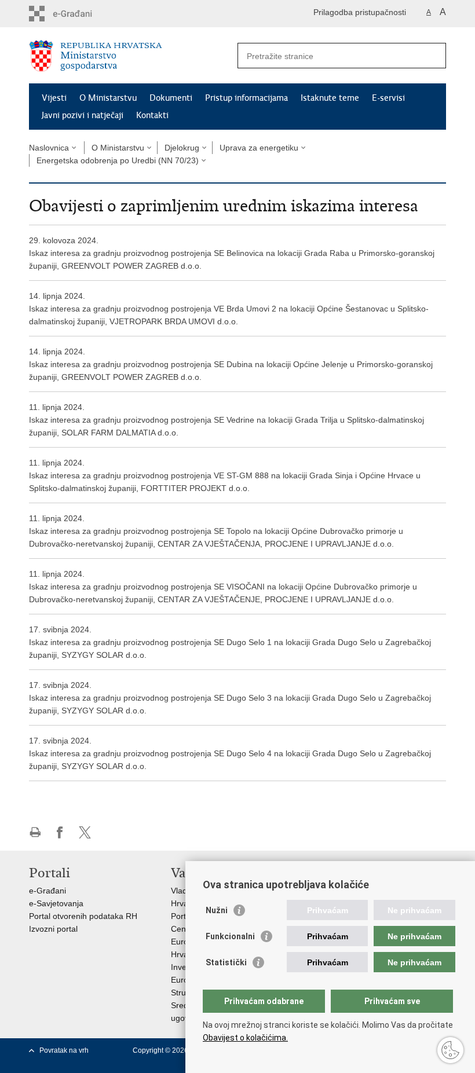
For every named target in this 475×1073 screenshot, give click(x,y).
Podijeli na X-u (85, 832)
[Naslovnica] (133, 56)
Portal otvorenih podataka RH (83, 916)
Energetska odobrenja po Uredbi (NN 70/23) (117, 160)
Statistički (226, 962)
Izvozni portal (53, 928)
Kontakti (152, 115)
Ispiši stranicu (35, 832)
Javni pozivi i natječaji (82, 115)
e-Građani (47, 890)
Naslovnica (49, 147)
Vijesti (54, 98)
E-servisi (388, 98)
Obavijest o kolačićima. (245, 1037)
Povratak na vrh (64, 1050)
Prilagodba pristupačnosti (359, 12)
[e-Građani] (78, 13)
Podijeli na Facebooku (60, 832)
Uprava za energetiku (259, 147)
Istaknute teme (330, 98)
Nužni (217, 910)
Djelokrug (182, 147)
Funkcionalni (230, 936)
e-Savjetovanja (56, 903)
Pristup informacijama (246, 98)
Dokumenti (170, 98)
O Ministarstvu (108, 98)
